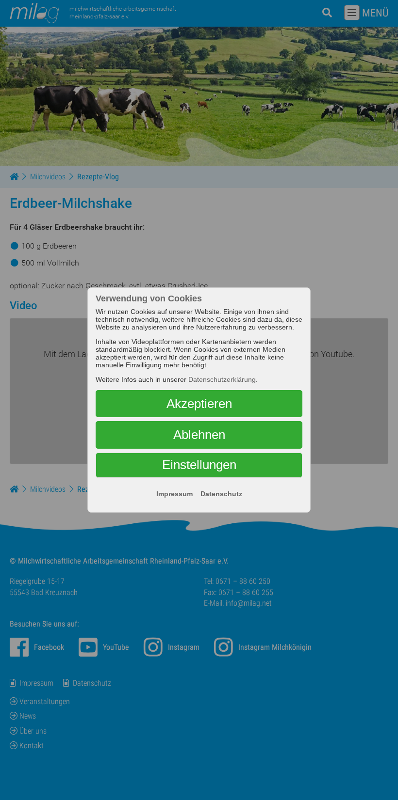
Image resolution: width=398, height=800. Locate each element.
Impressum (174, 494)
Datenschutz (221, 494)
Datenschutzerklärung (222, 379)
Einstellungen (199, 464)
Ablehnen (199, 434)
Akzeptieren (199, 403)
